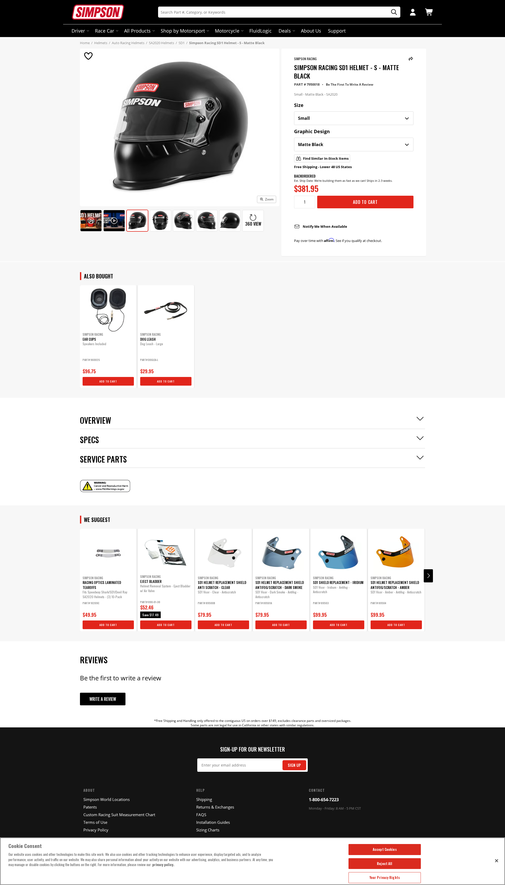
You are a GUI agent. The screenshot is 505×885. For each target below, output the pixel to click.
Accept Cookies (385, 849)
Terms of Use (95, 822)
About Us (311, 31)
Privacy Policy (95, 829)
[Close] (496, 860)
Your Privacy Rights (385, 877)
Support (337, 31)
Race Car (104, 31)
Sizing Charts (207, 829)
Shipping (204, 799)
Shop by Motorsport (183, 31)
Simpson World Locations (106, 799)
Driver (78, 31)
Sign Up (294, 765)
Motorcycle (227, 31)
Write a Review (102, 699)
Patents (90, 807)
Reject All (384, 863)
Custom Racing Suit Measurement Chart (119, 814)
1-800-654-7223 (324, 800)
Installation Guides (213, 822)
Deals (285, 31)
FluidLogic (260, 31)
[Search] (392, 12)
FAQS (201, 814)
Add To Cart (365, 202)
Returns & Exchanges (215, 807)
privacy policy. (163, 864)
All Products (137, 31)
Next (428, 575)
